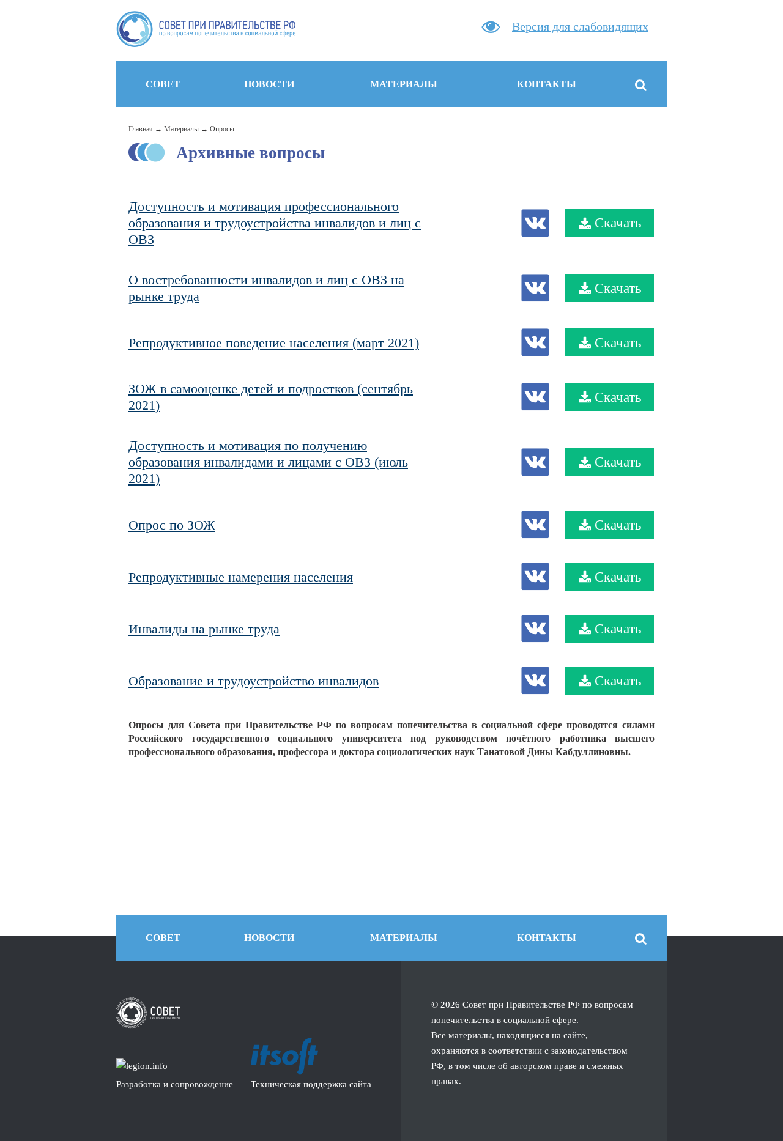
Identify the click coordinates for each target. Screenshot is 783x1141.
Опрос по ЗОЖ (171, 525)
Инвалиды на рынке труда (204, 629)
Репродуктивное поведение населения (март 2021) (273, 342)
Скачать (618, 223)
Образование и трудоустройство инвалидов (253, 681)
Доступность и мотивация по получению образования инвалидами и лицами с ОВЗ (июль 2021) (268, 462)
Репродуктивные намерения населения (240, 577)
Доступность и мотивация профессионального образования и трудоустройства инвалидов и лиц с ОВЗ (274, 223)
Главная (140, 129)
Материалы (181, 129)
